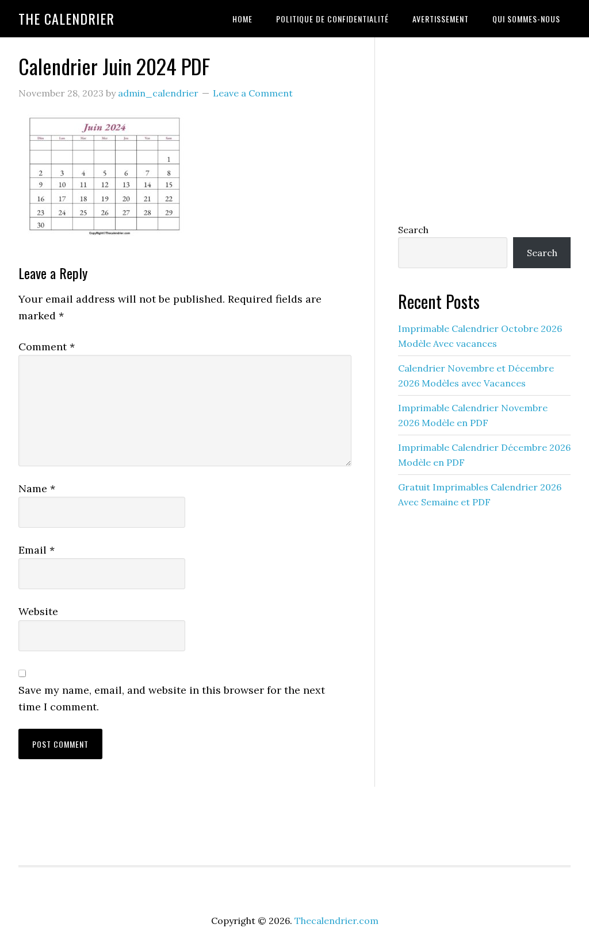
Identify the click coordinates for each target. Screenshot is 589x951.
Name (36, 488)
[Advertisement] (484, 127)
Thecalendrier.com (336, 920)
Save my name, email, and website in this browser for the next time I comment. (171, 698)
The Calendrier (66, 18)
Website (38, 611)
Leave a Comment (253, 93)
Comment (46, 346)
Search (413, 229)
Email (36, 549)
